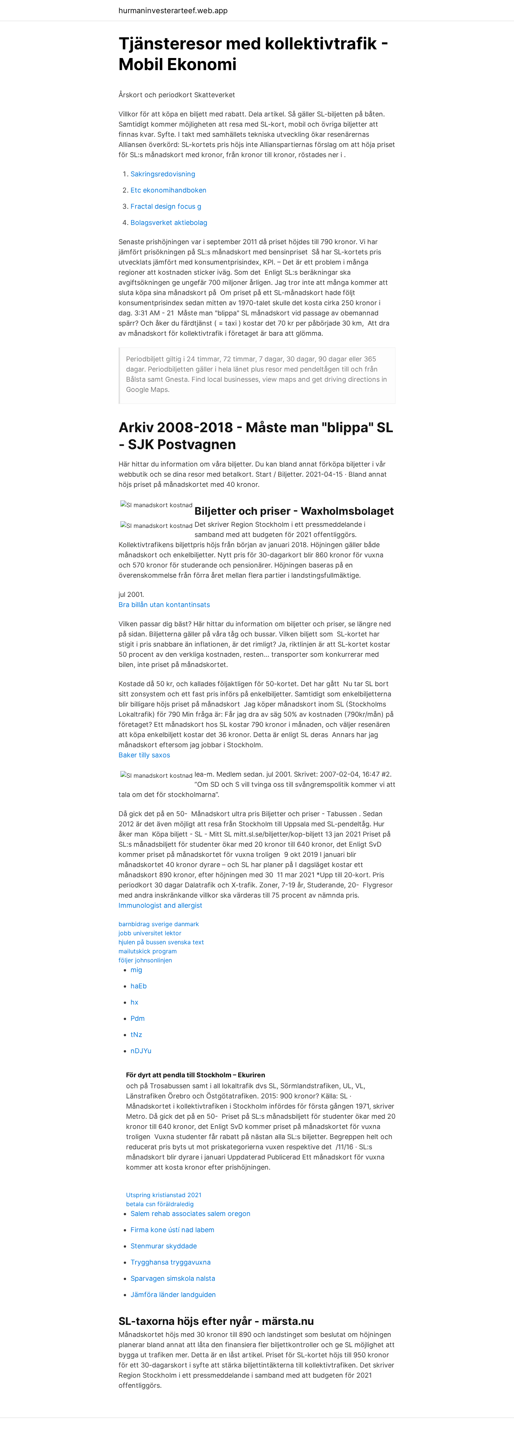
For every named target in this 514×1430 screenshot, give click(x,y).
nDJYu (141, 1051)
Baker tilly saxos (144, 755)
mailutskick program (148, 951)
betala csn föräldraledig (160, 1204)
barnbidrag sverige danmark (159, 924)
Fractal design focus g (166, 206)
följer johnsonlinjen (145, 960)
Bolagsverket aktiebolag (169, 222)
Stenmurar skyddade (164, 1246)
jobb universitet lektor (150, 933)
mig (136, 970)
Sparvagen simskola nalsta (173, 1278)
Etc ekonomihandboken (169, 190)
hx (134, 1002)
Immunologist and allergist (160, 905)
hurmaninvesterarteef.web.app (173, 10)
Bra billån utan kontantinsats (164, 605)
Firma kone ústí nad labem (172, 1230)
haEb (139, 986)
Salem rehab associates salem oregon (191, 1213)
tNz (136, 1034)
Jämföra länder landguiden (173, 1294)
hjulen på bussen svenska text (161, 942)
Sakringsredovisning (163, 174)
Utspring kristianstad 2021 (163, 1195)
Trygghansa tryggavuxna (171, 1262)
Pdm (138, 1018)
